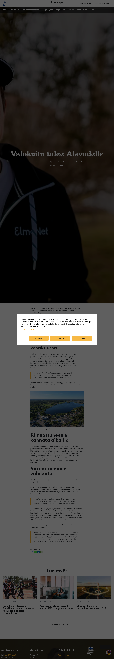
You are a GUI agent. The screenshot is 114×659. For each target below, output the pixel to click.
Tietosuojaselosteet (28, 329)
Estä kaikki (60, 338)
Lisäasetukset (38, 338)
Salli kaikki (82, 338)
